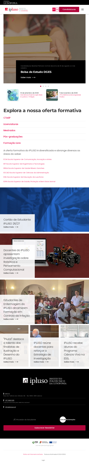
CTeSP (6, 117)
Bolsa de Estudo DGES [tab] (40, 86)
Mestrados (9, 130)
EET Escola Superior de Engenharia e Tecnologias (23, 164)
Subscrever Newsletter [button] (45, 428)
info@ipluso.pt (10, 407)
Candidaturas (69, 9)
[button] (82, 9)
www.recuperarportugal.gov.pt (45, 445)
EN (57, 9)
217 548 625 (9, 400)
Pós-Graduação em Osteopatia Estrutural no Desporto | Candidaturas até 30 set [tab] (48, 86)
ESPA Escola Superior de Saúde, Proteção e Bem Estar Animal (29, 181)
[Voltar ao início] (16, 9)
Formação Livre (12, 143)
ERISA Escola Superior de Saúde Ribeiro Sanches (23, 168)
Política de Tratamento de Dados (33, 454)
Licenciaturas (10, 124)
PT (54, 9)
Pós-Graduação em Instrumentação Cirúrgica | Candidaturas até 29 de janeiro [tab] (45, 86)
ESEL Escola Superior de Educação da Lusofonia (23, 177)
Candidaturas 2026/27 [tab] (43, 86)
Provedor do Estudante (26, 419)
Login (43, 460)
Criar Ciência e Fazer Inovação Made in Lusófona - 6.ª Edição (31, 96)
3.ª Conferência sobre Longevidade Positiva (70, 96)
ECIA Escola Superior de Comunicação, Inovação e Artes (27, 159)
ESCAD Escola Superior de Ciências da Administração (26, 172)
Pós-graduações (12, 136)
